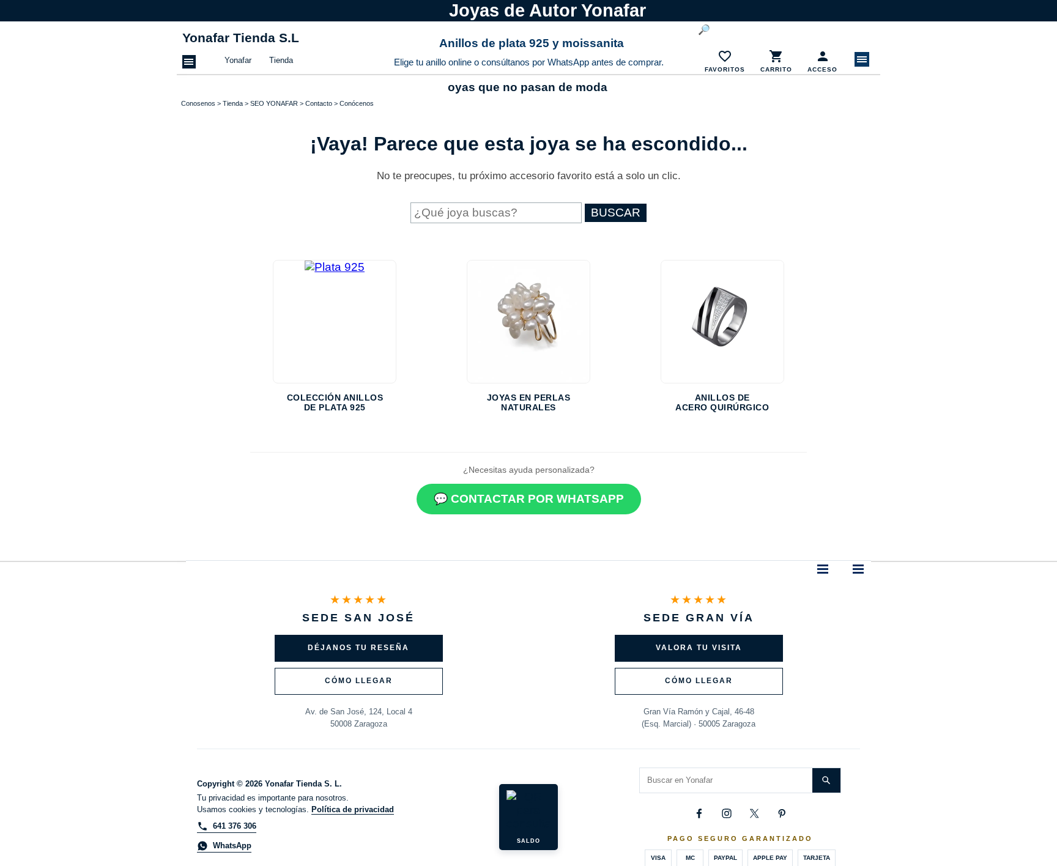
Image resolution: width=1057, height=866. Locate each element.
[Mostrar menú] (862, 59)
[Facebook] (699, 813)
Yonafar (237, 60)
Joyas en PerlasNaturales (529, 402)
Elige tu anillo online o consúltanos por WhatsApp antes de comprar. (529, 62)
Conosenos (198, 103)
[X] (754, 813)
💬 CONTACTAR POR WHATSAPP (529, 498)
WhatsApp (232, 845)
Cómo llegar (359, 680)
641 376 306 (234, 826)
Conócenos (356, 103)
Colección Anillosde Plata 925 (335, 402)
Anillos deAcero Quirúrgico (722, 402)
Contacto (318, 103)
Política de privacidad (352, 809)
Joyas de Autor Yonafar (547, 10)
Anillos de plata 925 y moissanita (531, 43)
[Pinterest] (782, 813)
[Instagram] (727, 813)
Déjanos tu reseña (358, 647)
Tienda (281, 60)
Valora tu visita (699, 647)
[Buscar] (826, 780)
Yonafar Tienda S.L (240, 38)
